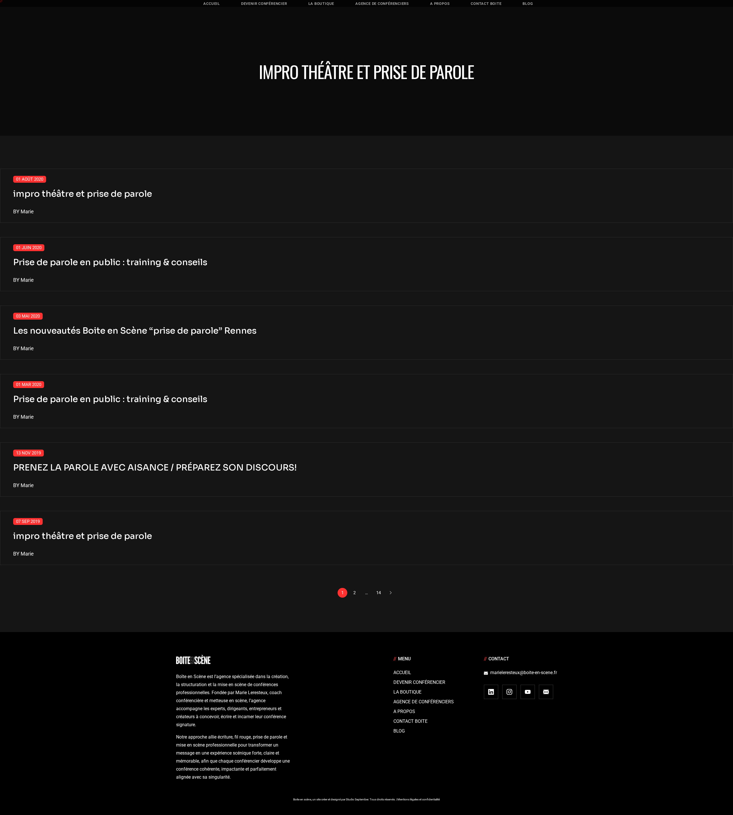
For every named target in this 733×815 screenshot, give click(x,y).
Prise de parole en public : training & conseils (110, 262)
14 (378, 592)
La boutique (407, 692)
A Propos (404, 711)
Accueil (402, 672)
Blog (399, 731)
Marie (27, 211)
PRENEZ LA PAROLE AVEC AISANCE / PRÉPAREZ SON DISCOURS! (155, 467)
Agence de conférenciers (423, 701)
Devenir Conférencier (419, 682)
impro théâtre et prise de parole (82, 193)
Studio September (357, 799)
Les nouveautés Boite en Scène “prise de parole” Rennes (135, 330)
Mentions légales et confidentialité (418, 799)
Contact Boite (410, 721)
